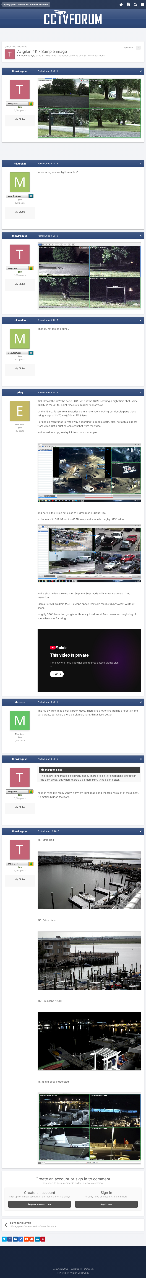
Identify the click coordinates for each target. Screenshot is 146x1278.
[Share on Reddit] (26, 1239)
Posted (48, 71)
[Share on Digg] (15, 1239)
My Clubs (20, 119)
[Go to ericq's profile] (20, 411)
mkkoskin (20, 163)
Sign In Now (106, 1204)
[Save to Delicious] (20, 1239)
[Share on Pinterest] (42, 1239)
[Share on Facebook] (9, 1239)
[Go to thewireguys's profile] (10, 54)
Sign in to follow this (17, 46)
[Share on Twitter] (4, 1239)
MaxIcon (20, 702)
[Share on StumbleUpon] (31, 1239)
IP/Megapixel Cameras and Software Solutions (79, 55)
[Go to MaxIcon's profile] (20, 720)
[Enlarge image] (89, 108)
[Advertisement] (73, 35)
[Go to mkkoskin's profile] (20, 182)
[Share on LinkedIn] (37, 1239)
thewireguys (27, 55)
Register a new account (39, 1204)
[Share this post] (140, 71)
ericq (20, 392)
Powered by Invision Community (73, 1272)
